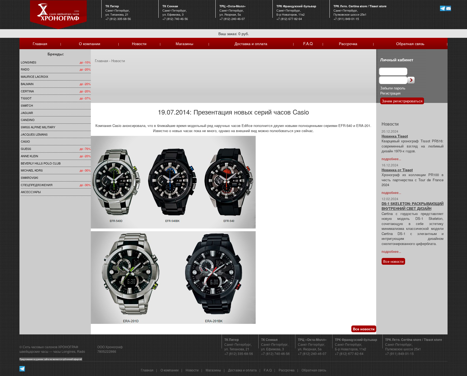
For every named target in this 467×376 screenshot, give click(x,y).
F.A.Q (308, 43)
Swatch (27, 105)
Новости (139, 43)
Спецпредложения (36, 185)
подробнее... (391, 158)
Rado (25, 69)
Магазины (184, 43)
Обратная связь (410, 43)
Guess (26, 148)
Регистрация (390, 93)
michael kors (32, 170)
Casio (25, 141)
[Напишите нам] (448, 8)
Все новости (364, 328)
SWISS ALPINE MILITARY (38, 127)
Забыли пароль (392, 87)
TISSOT (26, 98)
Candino (28, 120)
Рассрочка (348, 43)
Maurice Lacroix (34, 76)
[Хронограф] (58, 14)
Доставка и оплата (251, 43)
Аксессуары (31, 192)
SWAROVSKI (29, 177)
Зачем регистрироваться (402, 100)
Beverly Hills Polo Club (41, 163)
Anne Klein (29, 156)
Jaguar (27, 112)
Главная (40, 43)
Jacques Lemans (34, 134)
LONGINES (28, 62)
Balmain (27, 84)
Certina (27, 91)
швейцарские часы (33, 351)
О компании (89, 43)
